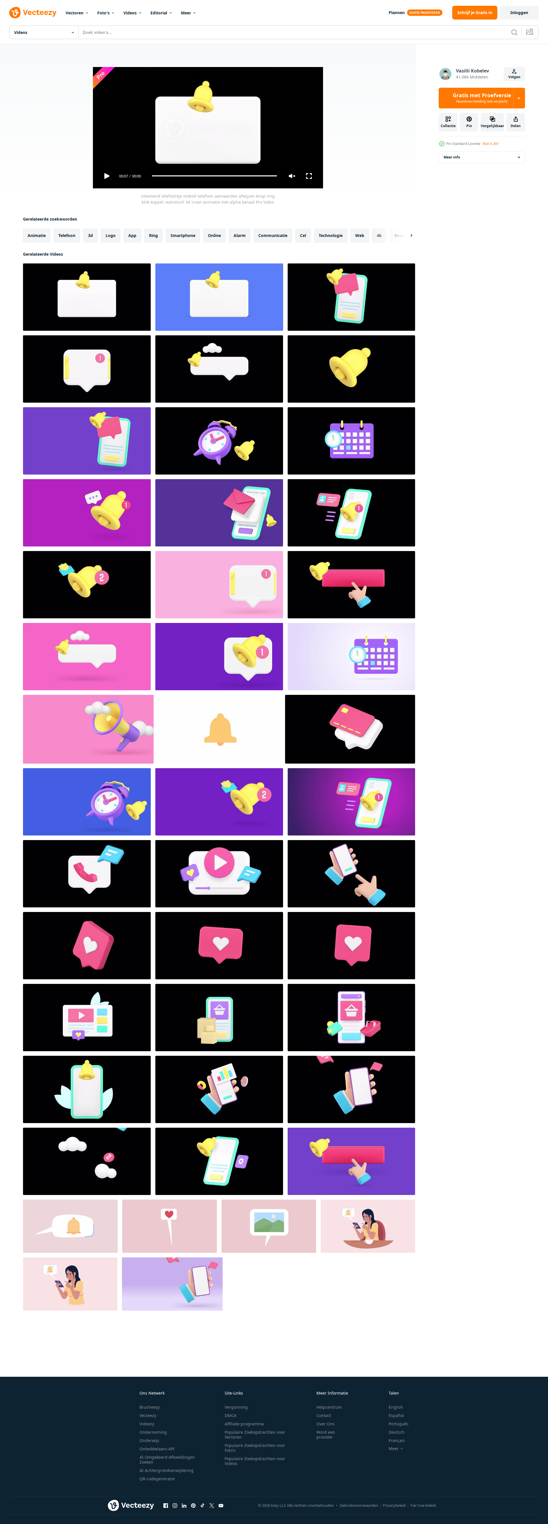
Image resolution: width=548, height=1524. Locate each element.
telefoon (66, 235)
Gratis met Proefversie (482, 98)
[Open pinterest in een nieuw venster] (193, 1505)
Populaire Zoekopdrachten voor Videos (255, 1461)
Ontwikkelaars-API (157, 1449)
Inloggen (519, 12)
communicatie (272, 235)
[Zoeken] (514, 32)
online (214, 235)
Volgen (514, 76)
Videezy (147, 1424)
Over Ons (325, 1424)
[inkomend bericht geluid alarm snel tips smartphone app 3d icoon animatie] (87, 441)
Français (397, 1440)
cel (303, 235)
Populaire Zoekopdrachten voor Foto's (255, 1448)
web (359, 235)
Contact (323, 1415)
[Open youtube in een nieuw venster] (221, 1505)
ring (153, 235)
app (132, 235)
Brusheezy (150, 1407)
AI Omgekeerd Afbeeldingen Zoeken (167, 1459)
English (396, 1407)
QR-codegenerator (157, 1478)
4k (379, 235)
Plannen (397, 12)
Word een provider (325, 1434)
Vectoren (74, 13)
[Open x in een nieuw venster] (211, 1505)
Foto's (103, 13)
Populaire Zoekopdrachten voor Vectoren (255, 1434)
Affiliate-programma (244, 1424)
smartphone (183, 235)
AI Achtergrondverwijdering (167, 1470)
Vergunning (236, 1407)
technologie (331, 235)
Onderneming (153, 1432)
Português (398, 1424)
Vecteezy (148, 1415)
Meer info (452, 157)
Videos (130, 13)
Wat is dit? (491, 143)
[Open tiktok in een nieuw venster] (202, 1505)
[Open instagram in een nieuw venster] (175, 1505)
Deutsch (396, 1432)
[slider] (214, 175)
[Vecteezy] (32, 12)
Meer (186, 13)
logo (111, 235)
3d (90, 235)
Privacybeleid (394, 1505)
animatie (37, 235)
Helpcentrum (329, 1407)
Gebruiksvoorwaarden (359, 1505)
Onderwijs (149, 1440)
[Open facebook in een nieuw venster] (165, 1505)
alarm (240, 235)
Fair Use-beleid (423, 1505)
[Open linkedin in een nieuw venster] (184, 1505)
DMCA (230, 1415)
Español (396, 1415)
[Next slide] (406, 235)
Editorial (158, 13)
